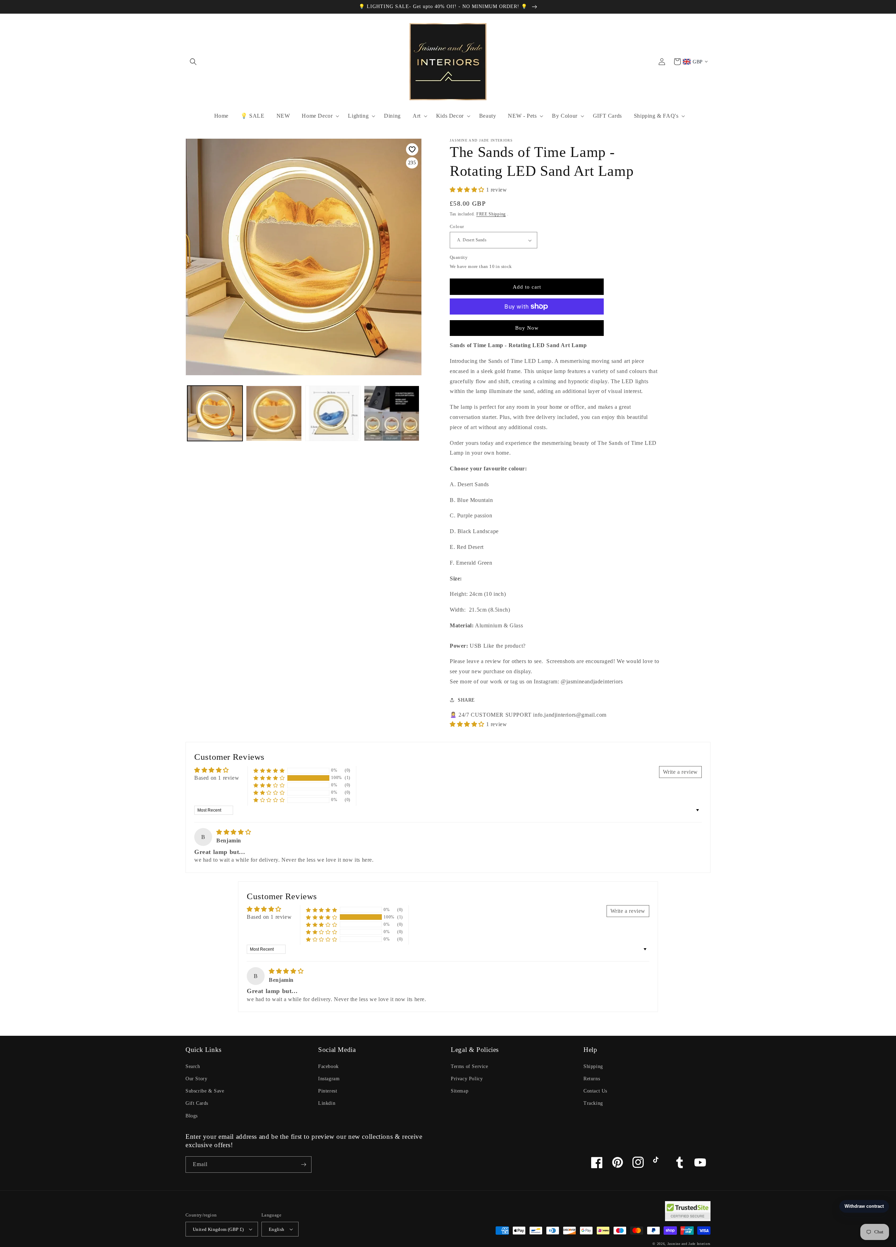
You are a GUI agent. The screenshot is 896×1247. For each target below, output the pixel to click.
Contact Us (595, 1091)
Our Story (196, 1078)
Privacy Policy (467, 1078)
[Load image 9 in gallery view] (391, 413)
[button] (193, 61)
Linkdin (326, 1103)
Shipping (593, 1066)
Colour (457, 226)
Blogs (192, 1115)
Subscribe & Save (205, 1091)
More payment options (526, 323)
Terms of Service (469, 1066)
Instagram (329, 1078)
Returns (591, 1078)
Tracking (593, 1103)
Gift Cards (197, 1103)
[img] (233, 832)
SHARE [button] (466, 700)
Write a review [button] (680, 772)
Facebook (328, 1066)
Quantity (459, 257)
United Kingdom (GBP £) (218, 1229)
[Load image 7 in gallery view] (332, 413)
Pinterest (327, 1091)
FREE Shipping (491, 214)
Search (193, 1066)
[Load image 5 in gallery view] (273, 413)
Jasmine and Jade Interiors (688, 1244)
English (277, 1229)
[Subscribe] (303, 1164)
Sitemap (459, 1091)
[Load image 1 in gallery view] (215, 413)
